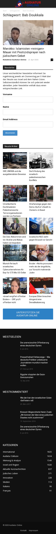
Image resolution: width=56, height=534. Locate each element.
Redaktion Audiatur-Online (14, 60)
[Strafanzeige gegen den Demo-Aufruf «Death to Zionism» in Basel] (41, 193)
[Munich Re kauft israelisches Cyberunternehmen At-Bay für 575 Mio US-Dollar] (15, 253)
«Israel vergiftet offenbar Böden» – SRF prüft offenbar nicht (14, 299)
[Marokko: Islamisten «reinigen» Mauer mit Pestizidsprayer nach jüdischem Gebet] (28, 32)
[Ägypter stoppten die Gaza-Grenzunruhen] (10, 378)
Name (6, 106)
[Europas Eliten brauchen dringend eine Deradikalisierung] (41, 285)
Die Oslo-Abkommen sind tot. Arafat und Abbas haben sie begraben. (14, 240)
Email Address (10, 119)
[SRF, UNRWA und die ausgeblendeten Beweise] (15, 160)
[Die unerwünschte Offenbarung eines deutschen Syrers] (10, 346)
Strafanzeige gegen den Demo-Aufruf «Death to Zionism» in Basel (40, 207)
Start (5, 10)
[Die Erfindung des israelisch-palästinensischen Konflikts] (41, 160)
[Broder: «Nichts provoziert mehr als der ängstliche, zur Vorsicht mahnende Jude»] (41, 253)
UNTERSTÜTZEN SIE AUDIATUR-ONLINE (28, 314)
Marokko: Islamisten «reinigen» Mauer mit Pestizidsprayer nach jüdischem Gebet (24, 52)
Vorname (7, 94)
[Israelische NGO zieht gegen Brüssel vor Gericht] (41, 226)
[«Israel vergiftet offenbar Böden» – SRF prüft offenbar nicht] (15, 285)
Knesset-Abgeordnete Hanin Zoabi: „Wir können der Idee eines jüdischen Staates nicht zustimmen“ (36, 415)
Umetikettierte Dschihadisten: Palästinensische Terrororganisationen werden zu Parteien (12, 210)
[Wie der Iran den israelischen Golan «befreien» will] (10, 401)
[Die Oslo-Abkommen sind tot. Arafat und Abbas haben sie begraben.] (15, 226)
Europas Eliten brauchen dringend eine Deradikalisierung (40, 299)
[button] (4, 4)
